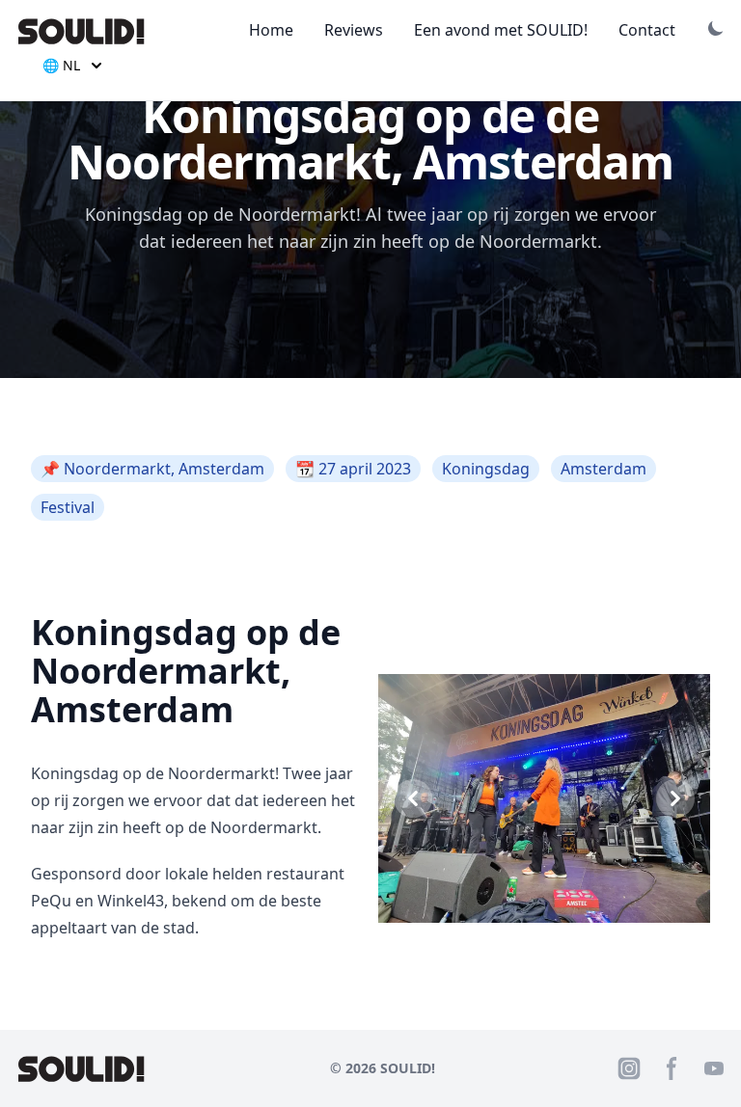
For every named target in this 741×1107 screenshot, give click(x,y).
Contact (646, 29)
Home (271, 29)
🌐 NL (61, 65)
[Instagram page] (629, 1068)
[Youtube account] (714, 1068)
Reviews (353, 29)
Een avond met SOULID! (501, 29)
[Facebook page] (671, 1068)
